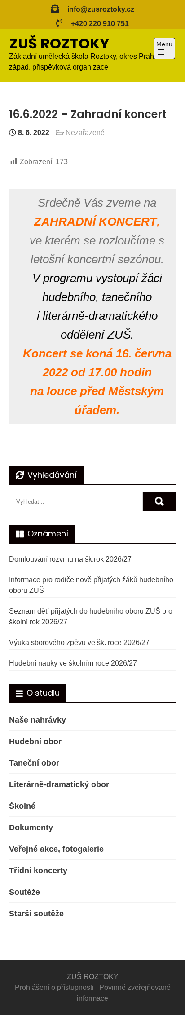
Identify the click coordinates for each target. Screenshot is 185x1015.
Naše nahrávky (37, 719)
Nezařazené (85, 132)
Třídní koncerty (38, 870)
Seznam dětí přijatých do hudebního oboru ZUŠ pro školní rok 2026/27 (90, 616)
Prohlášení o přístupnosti (54, 987)
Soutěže (24, 892)
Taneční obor (34, 762)
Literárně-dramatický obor (59, 784)
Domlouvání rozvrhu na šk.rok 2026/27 (70, 559)
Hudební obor (35, 741)
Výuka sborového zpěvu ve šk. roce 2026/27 (79, 642)
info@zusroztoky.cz (100, 9)
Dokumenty (31, 827)
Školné (22, 806)
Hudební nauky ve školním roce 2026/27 (73, 663)
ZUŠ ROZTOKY (59, 43)
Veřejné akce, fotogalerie (56, 849)
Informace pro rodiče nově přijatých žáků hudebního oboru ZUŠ (91, 585)
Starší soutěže (36, 913)
